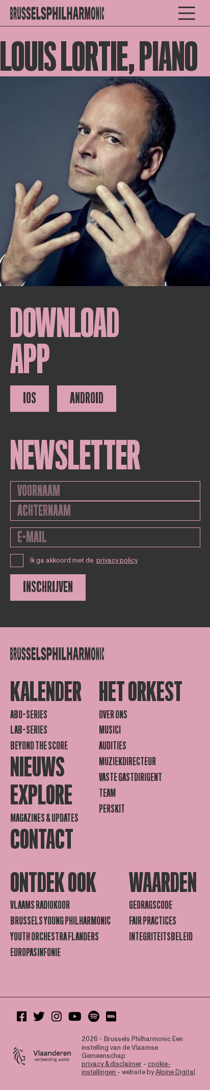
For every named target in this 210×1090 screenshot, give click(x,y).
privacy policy (117, 560)
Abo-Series (28, 715)
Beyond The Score (39, 746)
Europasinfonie (35, 952)
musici (110, 730)
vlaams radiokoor (40, 905)
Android (86, 398)
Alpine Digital (175, 1072)
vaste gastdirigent (130, 777)
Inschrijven (48, 587)
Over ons (113, 715)
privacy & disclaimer (112, 1064)
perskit (112, 809)
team (107, 793)
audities (112, 746)
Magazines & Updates (44, 818)
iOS (29, 398)
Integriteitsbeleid (161, 937)
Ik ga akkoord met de (84, 560)
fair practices (152, 921)
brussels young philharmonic (60, 921)
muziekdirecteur (127, 762)
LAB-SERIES (28, 730)
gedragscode (150, 905)
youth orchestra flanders (54, 937)
